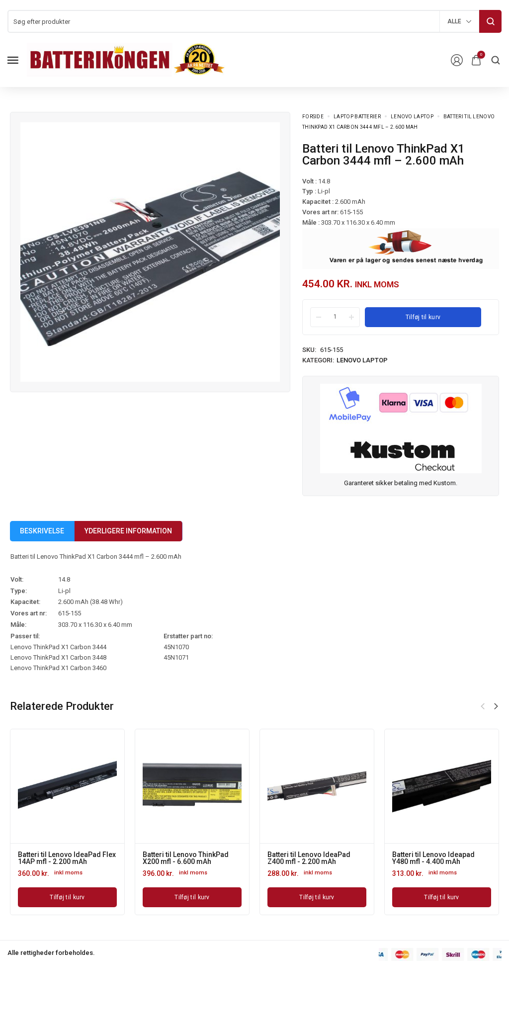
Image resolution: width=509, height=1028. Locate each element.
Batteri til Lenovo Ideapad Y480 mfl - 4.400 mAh (433, 858)
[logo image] (126, 59)
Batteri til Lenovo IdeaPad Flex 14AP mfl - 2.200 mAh (67, 858)
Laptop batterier (357, 116)
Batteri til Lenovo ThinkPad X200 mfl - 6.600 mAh (186, 858)
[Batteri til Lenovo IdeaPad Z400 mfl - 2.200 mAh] (316, 786)
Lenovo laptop (412, 116)
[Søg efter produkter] (490, 21)
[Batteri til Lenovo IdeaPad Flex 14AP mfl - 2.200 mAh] (67, 786)
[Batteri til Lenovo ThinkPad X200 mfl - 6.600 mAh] (192, 786)
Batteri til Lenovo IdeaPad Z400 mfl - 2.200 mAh (308, 858)
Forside (313, 116)
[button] (496, 706)
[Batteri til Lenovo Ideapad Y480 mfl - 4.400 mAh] (441, 786)
